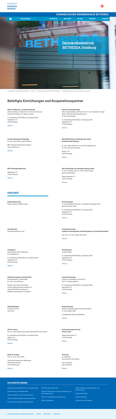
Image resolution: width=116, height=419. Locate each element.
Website (10, 125)
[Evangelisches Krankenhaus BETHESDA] (12, 6)
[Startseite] (10, 19)
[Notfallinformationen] (102, 6)
